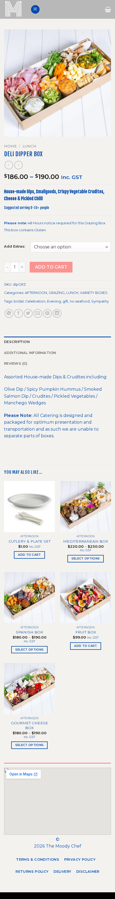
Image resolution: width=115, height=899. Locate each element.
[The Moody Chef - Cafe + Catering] (15, 9)
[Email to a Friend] (37, 313)
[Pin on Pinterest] (47, 313)
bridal (19, 301)
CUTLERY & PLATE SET (30, 541)
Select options (85, 558)
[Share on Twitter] (28, 313)
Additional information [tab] (30, 353)
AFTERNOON (36, 293)
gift (65, 301)
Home (10, 146)
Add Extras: (14, 246)
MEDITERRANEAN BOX (85, 541)
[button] (35, 9)
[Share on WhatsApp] (9, 313)
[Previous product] (18, 165)
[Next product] (9, 165)
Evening (54, 301)
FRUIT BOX (85, 632)
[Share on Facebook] (18, 313)
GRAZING (57, 293)
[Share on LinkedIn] (57, 313)
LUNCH (29, 146)
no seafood (80, 301)
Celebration (35, 301)
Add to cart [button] (29, 555)
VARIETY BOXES (94, 293)
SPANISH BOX (29, 632)
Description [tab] (17, 342)
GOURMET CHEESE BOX (29, 725)
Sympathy (100, 301)
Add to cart (51, 267)
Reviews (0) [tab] (15, 363)
